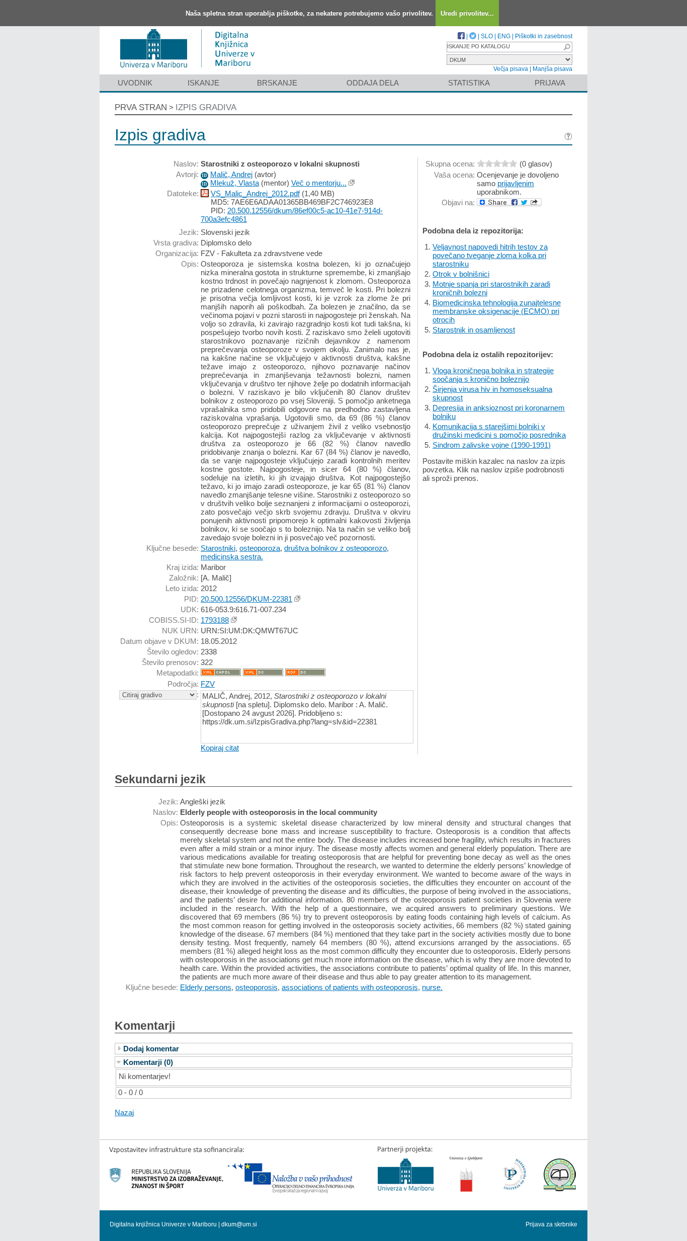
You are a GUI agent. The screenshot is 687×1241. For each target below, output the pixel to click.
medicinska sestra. (232, 556)
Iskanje (203, 82)
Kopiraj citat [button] (220, 747)
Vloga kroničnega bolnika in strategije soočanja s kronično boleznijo (493, 374)
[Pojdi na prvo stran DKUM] (191, 69)
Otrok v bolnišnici (461, 274)
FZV (208, 684)
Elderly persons (205, 987)
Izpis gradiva (206, 107)
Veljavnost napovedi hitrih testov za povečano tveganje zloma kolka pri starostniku (490, 255)
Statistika (469, 82)
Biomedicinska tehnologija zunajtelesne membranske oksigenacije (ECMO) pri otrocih (497, 311)
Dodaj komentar (151, 1048)
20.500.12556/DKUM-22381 (246, 599)
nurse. (432, 987)
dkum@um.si (239, 1224)
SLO (487, 36)
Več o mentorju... (319, 183)
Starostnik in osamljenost (474, 329)
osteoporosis (256, 987)
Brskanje (277, 82)
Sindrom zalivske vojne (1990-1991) (492, 445)
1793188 (215, 620)
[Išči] (567, 47)
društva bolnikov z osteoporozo (335, 548)
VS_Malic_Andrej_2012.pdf (255, 193)
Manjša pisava (552, 68)
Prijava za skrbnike (551, 1224)
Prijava (550, 82)
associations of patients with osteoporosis (350, 987)
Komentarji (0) (148, 1062)
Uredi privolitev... (467, 13)
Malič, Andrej (231, 174)
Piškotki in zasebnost (543, 36)
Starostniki (218, 548)
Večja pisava (510, 68)
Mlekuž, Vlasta (234, 183)
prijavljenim (515, 183)
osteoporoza (259, 548)
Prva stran (141, 107)
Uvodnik (135, 82)
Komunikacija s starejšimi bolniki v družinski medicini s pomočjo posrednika (499, 430)
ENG (503, 36)
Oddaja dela (373, 82)
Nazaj (124, 1112)
